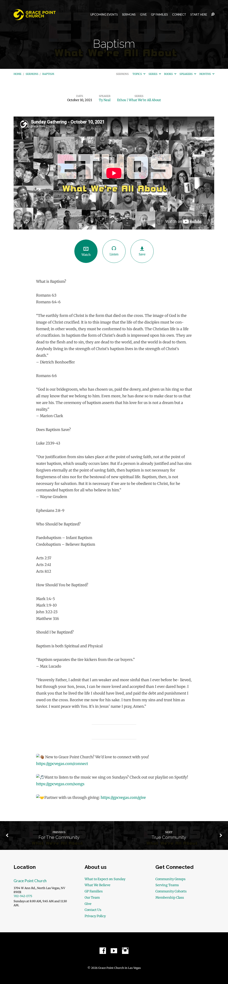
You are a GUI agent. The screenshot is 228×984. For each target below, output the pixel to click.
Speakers (186, 74)
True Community (169, 837)
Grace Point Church (30, 880)
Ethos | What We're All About (139, 100)
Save (142, 254)
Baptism (48, 74)
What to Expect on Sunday (105, 879)
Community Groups (170, 879)
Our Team (92, 898)
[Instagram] (125, 951)
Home (17, 74)
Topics (137, 74)
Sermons (129, 14)
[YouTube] (114, 951)
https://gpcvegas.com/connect (62, 763)
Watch (86, 255)
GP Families (159, 14)
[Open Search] (212, 14)
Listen (114, 254)
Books (168, 74)
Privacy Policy (95, 916)
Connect (179, 14)
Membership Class (169, 898)
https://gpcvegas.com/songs (60, 784)
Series (153, 74)
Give (143, 14)
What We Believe (97, 885)
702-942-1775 (23, 896)
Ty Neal (104, 100)
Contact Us (93, 910)
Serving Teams (167, 885)
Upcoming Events (104, 14)
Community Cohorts (171, 891)
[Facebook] (103, 951)
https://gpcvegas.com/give (123, 797)
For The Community (59, 837)
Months (205, 74)
